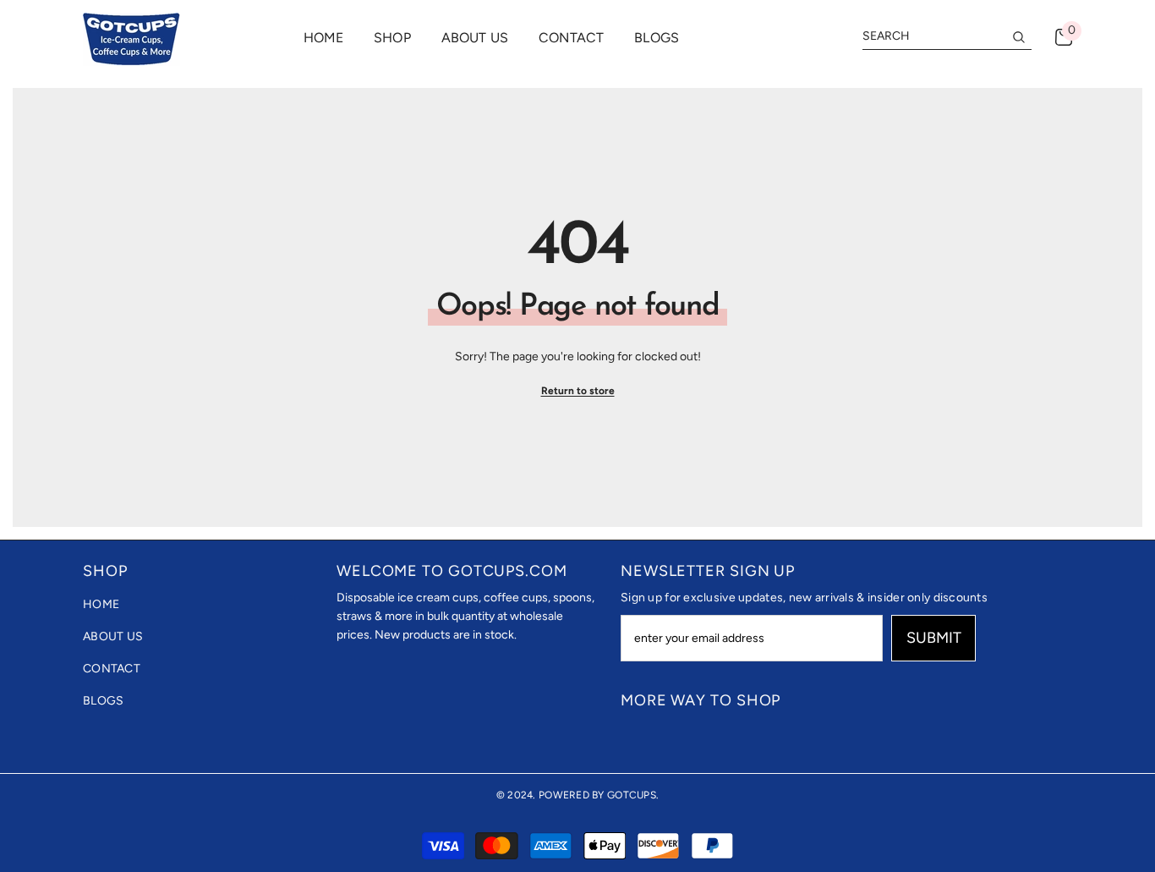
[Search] (947, 37)
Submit (933, 637)
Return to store (578, 391)
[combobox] (933, 36)
